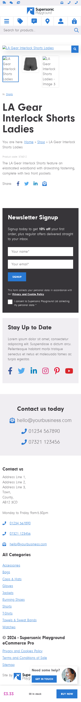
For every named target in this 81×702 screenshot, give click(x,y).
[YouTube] (69, 371)
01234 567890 (69, 3)
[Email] (44, 183)
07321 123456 (77, 3)
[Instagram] (45, 371)
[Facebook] (18, 183)
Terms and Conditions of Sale (24, 658)
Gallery (18, 3)
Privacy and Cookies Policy (22, 651)
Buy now (67, 693)
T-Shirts (7, 613)
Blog (34, 21)
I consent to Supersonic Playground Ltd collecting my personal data (42, 303)
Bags (6, 572)
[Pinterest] (57, 371)
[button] (75, 49)
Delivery (4, 3)
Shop (20, 21)
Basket (74, 21)
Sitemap (8, 665)
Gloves (7, 586)
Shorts (9, 94)
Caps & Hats (12, 579)
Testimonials (11, 3)
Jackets (8, 593)
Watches (9, 627)
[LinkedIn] (36, 183)
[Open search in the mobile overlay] (40, 30)
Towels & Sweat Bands (19, 620)
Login (61, 21)
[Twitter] (26, 183)
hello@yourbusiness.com (62, 3)
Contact (47, 21)
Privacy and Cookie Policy (28, 294)
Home (6, 21)
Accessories (11, 565)
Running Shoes (13, 600)
